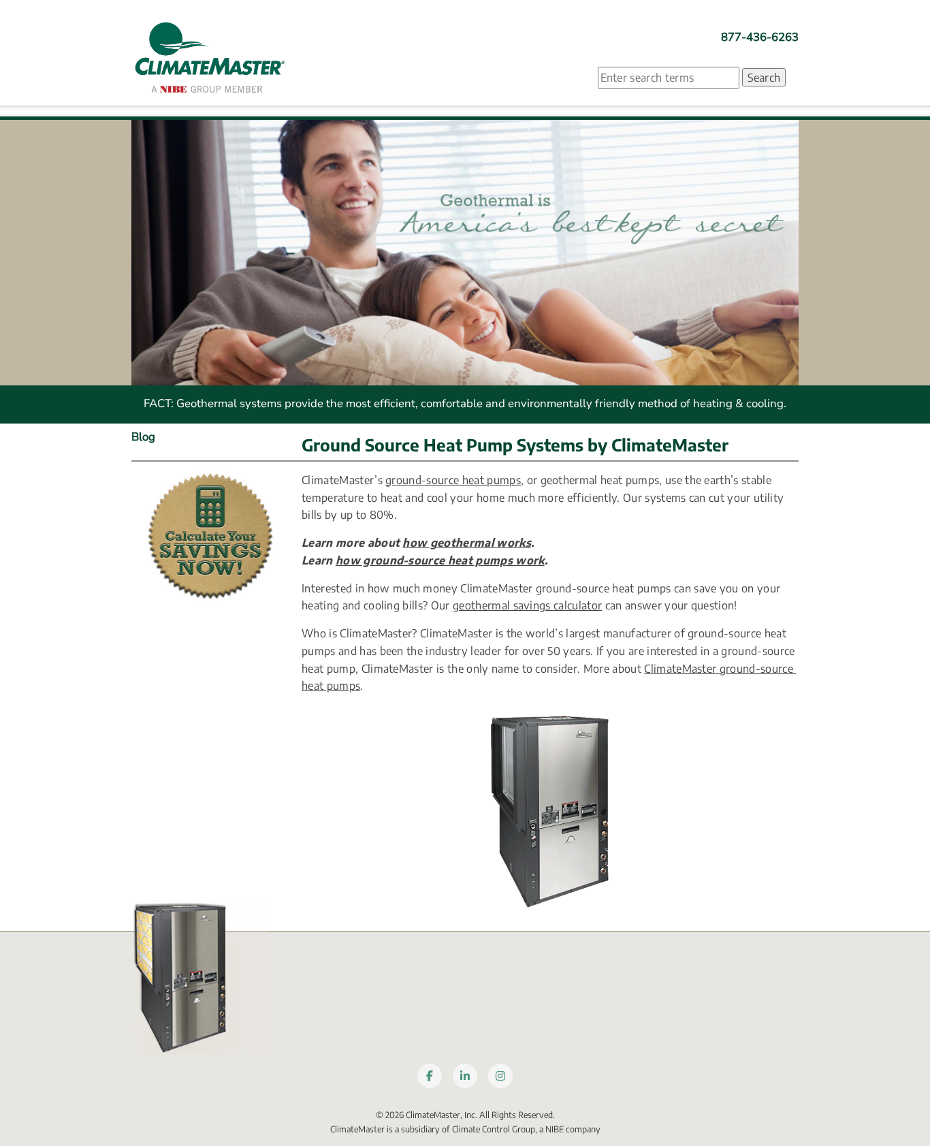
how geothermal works (466, 542)
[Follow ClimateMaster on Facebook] (429, 1076)
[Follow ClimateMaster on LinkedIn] (465, 1076)
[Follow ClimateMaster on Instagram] (500, 1076)
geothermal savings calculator (527, 605)
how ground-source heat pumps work (440, 560)
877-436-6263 (760, 37)
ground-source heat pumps (453, 480)
